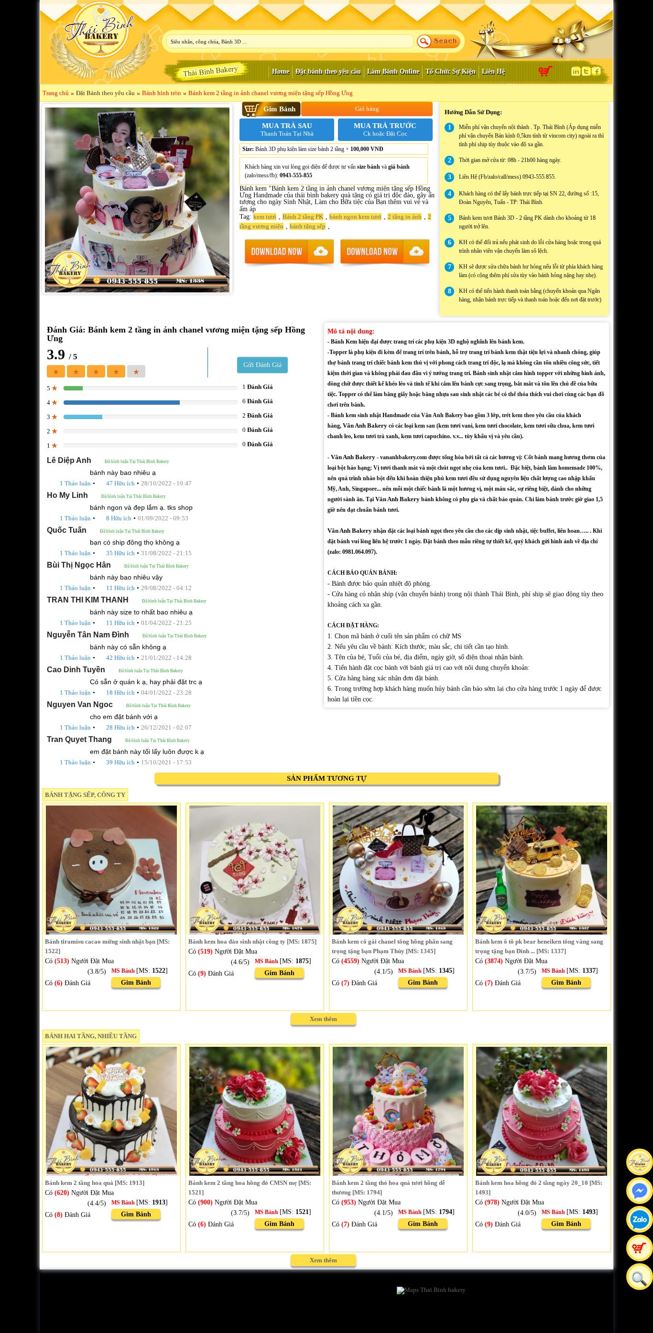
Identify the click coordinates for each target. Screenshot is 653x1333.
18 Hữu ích (120, 692)
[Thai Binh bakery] (99, 56)
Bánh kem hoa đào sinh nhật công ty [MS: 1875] (252, 941)
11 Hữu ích (120, 587)
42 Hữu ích (120, 657)
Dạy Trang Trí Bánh (346, 1311)
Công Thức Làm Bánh (258, 1311)
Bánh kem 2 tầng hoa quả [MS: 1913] (94, 1182)
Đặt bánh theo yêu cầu (328, 71)
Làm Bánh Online (393, 71)
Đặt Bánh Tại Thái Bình (351, 1321)
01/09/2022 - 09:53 (163, 518)
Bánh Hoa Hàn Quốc (256, 1301)
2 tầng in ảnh (405, 216)
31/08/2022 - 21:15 (166, 553)
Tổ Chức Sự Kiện (450, 71)
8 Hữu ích (118, 518)
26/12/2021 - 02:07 (166, 727)
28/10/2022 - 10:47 (166, 483)
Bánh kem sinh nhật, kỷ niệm (267, 1291)
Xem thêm (323, 1018)
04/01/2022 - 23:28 (166, 692)
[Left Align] (56, 371)
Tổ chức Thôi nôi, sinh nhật (175, 1321)
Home (280, 71)
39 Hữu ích (120, 762)
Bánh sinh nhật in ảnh (348, 1291)
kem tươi (264, 216)
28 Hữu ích (120, 727)
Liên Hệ (493, 71)
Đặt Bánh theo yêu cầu (105, 93)
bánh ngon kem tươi (355, 216)
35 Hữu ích (120, 553)
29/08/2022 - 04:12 (166, 587)
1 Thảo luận (75, 483)
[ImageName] (289, 253)
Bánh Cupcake (159, 1301)
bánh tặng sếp (308, 226)
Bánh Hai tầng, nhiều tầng (91, 1036)
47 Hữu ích (120, 483)
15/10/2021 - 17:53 (166, 762)
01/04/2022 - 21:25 (166, 622)
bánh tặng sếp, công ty (85, 794)
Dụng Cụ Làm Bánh (165, 1311)
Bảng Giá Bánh (340, 1301)
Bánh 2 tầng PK (303, 216)
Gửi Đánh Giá (262, 364)
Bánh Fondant (67, 1301)
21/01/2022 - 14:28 (166, 657)
